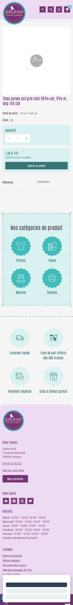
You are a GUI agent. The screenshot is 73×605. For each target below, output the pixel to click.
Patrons (21, 260)
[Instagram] (22, 501)
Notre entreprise (12, 555)
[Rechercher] (50, 9)
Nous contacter (15, 478)
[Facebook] (6, 501)
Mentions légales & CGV (17, 570)
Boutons (52, 292)
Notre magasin (11, 560)
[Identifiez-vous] (59, 9)
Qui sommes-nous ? (15, 565)
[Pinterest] (14, 501)
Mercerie (21, 292)
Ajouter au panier (36, 165)
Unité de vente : (11, 113)
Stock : (6, 120)
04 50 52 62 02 (12, 463)
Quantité (10, 130)
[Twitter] (30, 501)
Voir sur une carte (13, 470)
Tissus (52, 260)
